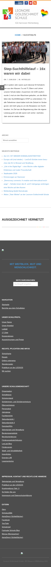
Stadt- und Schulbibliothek (12, 451)
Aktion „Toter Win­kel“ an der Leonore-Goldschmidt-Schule (26, 194)
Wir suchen (6, 371)
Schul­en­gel (6, 527)
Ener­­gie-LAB (7, 458)
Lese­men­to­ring (8, 461)
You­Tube (5, 523)
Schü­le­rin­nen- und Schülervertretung (16, 402)
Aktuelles (25, 79)
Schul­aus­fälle (7, 513)
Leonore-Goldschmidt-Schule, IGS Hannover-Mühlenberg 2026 (25, 561)
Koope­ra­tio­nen (7, 336)
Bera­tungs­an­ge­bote (9, 433)
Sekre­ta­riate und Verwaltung (13, 430)
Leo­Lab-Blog (7, 444)
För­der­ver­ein (7, 447)
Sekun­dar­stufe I (8, 419)
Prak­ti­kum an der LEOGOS (12, 368)
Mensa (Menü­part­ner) (10, 534)
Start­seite (5, 305)
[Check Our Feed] (35, 1)
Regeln (4, 357)
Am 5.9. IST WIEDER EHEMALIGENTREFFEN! (22, 156)
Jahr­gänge (6, 412)
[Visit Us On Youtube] (30, 1)
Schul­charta (6, 354)
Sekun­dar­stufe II (8, 423)
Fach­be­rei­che (7, 416)
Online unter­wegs (9, 361)
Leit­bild (4, 329)
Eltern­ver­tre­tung (8, 405)
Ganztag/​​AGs (7, 426)
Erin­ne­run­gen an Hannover (14, 177)
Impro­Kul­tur (6, 454)
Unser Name (7, 322)
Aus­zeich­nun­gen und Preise (13, 340)
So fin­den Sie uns (9, 492)
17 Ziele (5, 333)
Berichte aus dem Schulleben (13, 308)
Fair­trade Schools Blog (11, 530)
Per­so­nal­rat (6, 409)
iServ (4, 509)
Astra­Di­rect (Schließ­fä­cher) (12, 516)
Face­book (6, 520)
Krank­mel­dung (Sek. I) (10, 488)
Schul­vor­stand (7, 398)
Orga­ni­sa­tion (7, 391)
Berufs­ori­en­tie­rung (9, 437)
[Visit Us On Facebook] (26, 1)
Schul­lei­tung (6, 395)
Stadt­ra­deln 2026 (10, 173)
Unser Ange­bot (7, 326)
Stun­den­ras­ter (7, 364)
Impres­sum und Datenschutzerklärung (17, 495)
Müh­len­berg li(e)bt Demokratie (16, 191)
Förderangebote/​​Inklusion (12, 440)
